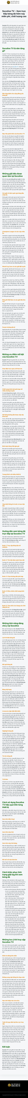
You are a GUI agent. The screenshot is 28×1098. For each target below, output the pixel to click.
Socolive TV (15, 66)
